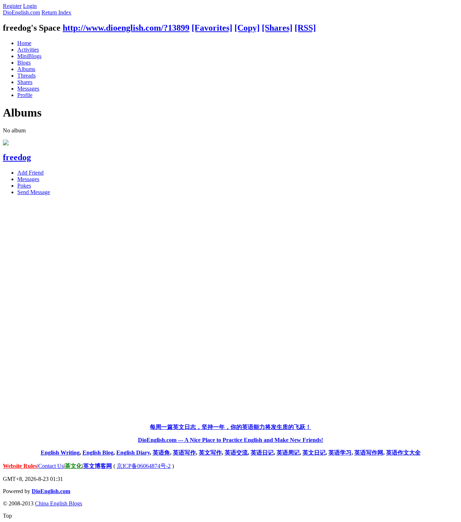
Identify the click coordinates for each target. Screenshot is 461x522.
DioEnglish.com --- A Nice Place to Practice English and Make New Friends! (230, 440)
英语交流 (236, 452)
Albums (26, 69)
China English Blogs (58, 503)
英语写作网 (368, 452)
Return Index (56, 12)
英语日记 (262, 452)
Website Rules (20, 466)
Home (24, 43)
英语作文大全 (403, 452)
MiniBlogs (29, 56)
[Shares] (277, 27)
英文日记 (314, 452)
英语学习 (340, 452)
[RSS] (305, 27)
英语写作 (184, 452)
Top (7, 516)
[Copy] (247, 27)
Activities (28, 50)
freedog (17, 157)
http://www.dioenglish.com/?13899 (126, 27)
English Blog (97, 452)
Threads (26, 76)
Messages (28, 88)
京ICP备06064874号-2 (144, 466)
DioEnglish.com (21, 12)
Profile (24, 95)
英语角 (161, 452)
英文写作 (210, 452)
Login (30, 6)
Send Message (33, 192)
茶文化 (73, 466)
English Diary (133, 452)
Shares (24, 82)
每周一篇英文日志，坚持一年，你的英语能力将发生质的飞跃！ (230, 427)
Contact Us (51, 466)
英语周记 (288, 452)
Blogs (24, 63)
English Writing (60, 452)
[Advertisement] (230, 309)
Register (12, 6)
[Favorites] (212, 27)
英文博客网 (97, 466)
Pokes (24, 186)
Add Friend (30, 173)
